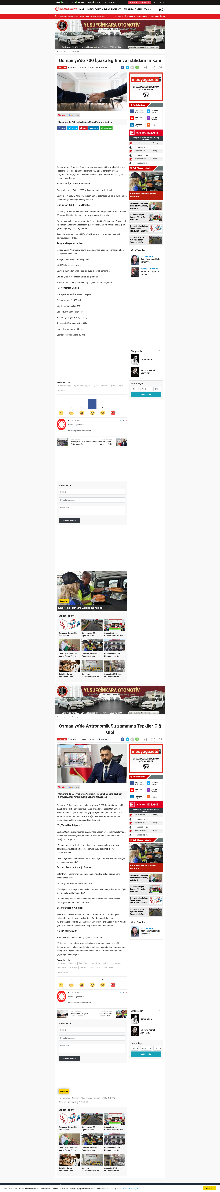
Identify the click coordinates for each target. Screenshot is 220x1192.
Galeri (146, 2)
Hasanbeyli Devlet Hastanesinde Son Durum (112, 656)
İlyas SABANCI (146, 256)
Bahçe (98, 9)
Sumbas (106, 9)
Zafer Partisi (83, 963)
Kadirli (82, 9)
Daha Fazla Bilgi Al (131, 1188)
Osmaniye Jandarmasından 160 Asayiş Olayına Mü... (90, 676)
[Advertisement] (45, 50)
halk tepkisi (62, 968)
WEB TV (134, 2)
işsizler (113, 386)
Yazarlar (120, 16)
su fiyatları (73, 968)
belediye (106, 963)
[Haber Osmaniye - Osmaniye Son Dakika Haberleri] (66, 9)
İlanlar (162, 16)
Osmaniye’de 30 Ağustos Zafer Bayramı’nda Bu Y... (89, 635)
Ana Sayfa (62, 51)
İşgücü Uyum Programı (82, 386)
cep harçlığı (62, 390)
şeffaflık (83, 968)
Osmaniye (75, 51)
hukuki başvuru (95, 968)
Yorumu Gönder (69, 520)
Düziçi (90, 9)
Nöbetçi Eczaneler (141, 16)
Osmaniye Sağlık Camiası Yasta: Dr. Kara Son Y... (114, 635)
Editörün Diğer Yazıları (76, 425)
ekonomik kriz (118, 963)
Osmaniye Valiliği (64, 386)
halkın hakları (63, 972)
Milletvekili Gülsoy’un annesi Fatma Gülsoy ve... (68, 656)
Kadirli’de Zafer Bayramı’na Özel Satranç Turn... (66, 676)
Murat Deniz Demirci (149, 269)
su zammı (62, 963)
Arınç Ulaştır (96, 963)
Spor (146, 9)
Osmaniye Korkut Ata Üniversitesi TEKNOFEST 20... (68, 635)
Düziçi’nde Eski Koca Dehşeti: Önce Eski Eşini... (87, 16)
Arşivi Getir (146, 394)
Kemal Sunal (146, 359)
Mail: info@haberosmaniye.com (79, 430)
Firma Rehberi (154, 16)
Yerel (139, 9)
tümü (159, 351)
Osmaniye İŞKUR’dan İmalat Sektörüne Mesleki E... (113, 676)
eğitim (121, 386)
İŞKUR (96, 386)
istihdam (104, 386)
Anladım (209, 1188)
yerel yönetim (109, 968)
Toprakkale (130, 9)
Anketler (129, 16)
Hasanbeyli (116, 9)
